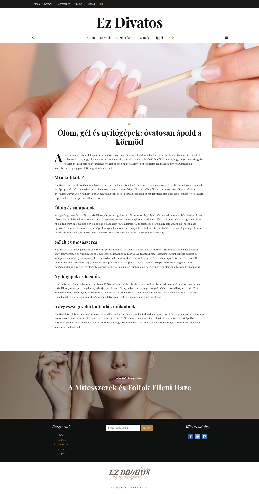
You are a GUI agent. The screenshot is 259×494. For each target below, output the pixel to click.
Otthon (36, 4)
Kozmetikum (63, 4)
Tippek (91, 4)
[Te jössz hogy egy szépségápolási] (129, 472)
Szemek (78, 4)
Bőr (101, 4)
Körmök (48, 4)
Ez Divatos (129, 21)
